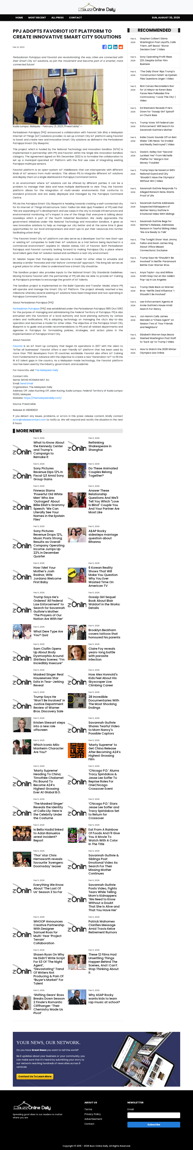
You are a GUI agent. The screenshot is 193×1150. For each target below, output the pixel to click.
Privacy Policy (92, 1114)
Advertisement (93, 1119)
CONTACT (75, 17)
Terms (88, 1109)
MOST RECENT (37, 17)
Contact (89, 1124)
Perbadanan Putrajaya (26, 308)
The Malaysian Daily (46, 370)
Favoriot (18, 346)
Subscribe (153, 1124)
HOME (19, 17)
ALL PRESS (57, 17)
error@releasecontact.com (29, 419)
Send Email (26, 383)
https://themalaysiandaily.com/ (43, 398)
